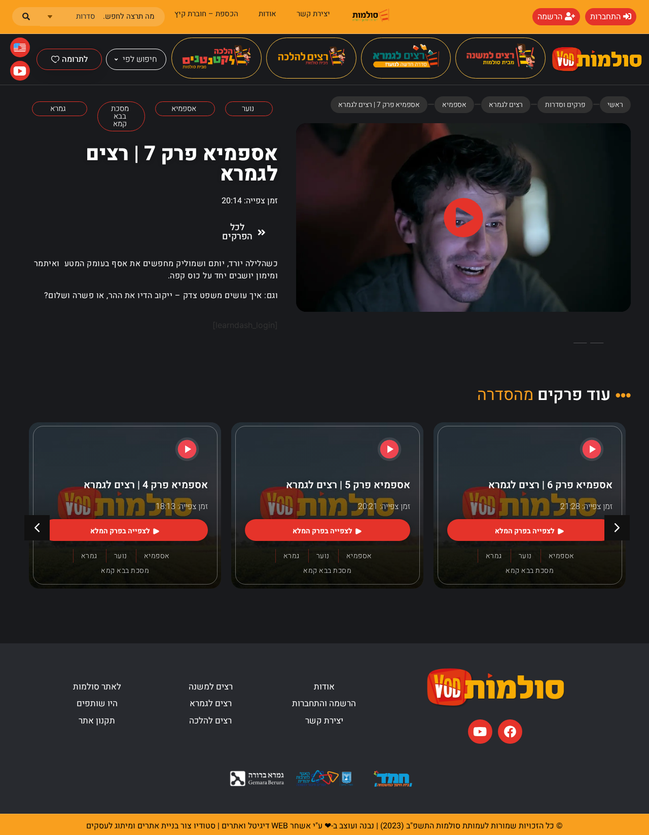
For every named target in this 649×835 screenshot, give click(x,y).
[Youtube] (480, 731)
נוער (525, 556)
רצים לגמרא (506, 104)
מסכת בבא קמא (530, 570)
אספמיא (454, 104)
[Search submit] (26, 16)
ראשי (615, 104)
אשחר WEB (291, 826)
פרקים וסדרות (565, 104)
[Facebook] (510, 731)
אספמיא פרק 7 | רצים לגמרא (182, 164)
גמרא (494, 556)
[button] (463, 217)
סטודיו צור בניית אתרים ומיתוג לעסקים (150, 826)
